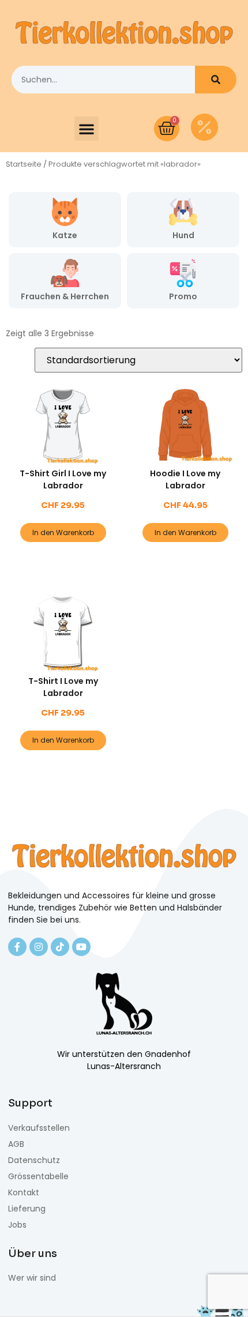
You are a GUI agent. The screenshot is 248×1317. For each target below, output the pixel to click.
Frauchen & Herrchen (65, 296)
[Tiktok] (60, 947)
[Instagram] (38, 947)
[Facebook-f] (17, 947)
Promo (183, 296)
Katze (64, 235)
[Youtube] (81, 947)
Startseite (24, 164)
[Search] (215, 79)
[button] (86, 128)
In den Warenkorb (63, 532)
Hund (183, 235)
